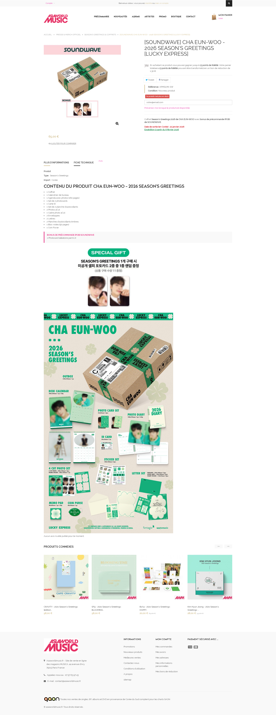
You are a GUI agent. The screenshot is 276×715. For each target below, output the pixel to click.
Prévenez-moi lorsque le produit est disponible (167, 108)
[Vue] (66, 578)
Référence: (153, 87)
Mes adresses (162, 657)
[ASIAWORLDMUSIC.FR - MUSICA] (56, 19)
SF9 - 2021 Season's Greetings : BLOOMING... (107, 608)
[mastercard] (196, 647)
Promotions (129, 646)
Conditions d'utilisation (134, 668)
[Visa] (190, 647)
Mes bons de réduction (167, 671)
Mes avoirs (161, 652)
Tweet (151, 80)
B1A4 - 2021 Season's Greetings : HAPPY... (155, 608)
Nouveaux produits (133, 652)
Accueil (48, 35)
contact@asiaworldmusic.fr (68, 681)
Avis (101, 161)
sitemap (127, 679)
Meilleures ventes (132, 657)
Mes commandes (164, 646)
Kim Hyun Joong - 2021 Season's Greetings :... (203, 608)
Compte (49, 3)
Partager (164, 80)
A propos (128, 674)
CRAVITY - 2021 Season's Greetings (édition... (61, 608)
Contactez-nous (131, 663)
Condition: (153, 90)
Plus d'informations (56, 162)
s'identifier (149, 3)
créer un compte (161, 3)
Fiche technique (84, 162)
